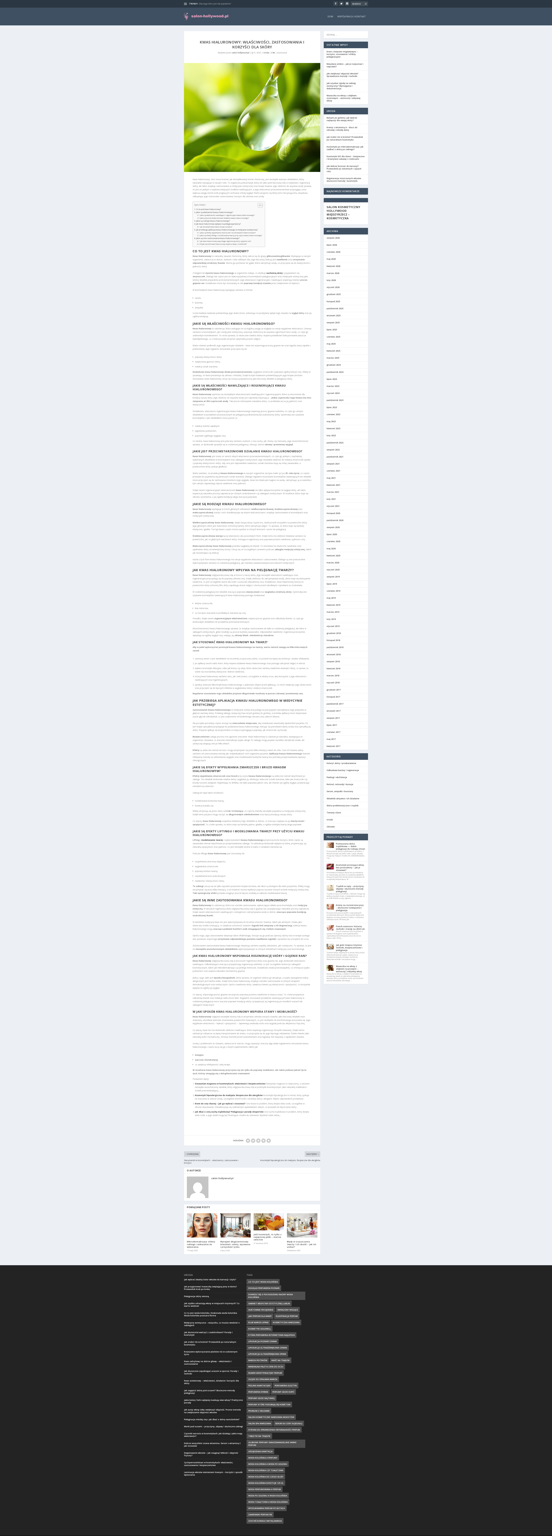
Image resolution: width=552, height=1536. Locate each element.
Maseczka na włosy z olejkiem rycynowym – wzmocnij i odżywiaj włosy (343, 98)
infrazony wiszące (287, 1309)
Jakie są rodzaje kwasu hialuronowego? (213, 221)
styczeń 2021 (333, 506)
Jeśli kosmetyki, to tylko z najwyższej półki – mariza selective (268, 1237)
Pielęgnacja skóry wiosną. (196, 1296)
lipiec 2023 (332, 407)
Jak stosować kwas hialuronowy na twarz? (216, 227)
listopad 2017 (333, 696)
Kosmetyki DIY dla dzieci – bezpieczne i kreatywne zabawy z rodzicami (346, 157)
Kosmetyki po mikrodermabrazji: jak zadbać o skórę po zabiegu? (345, 148)
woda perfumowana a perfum (264, 1489)
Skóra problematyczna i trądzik (343, 805)
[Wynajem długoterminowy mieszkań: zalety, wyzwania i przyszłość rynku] (235, 1225)
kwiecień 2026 (333, 266)
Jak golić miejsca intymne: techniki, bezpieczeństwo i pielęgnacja (349, 948)
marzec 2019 (333, 612)
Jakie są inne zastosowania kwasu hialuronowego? (218, 238)
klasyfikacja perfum (287, 1316)
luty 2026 (331, 280)
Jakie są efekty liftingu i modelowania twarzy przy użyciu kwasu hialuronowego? (231, 235)
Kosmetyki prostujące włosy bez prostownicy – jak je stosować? (350, 867)
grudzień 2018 (334, 633)
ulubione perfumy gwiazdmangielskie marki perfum (272, 1443)
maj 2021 (331, 478)
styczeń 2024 (333, 393)
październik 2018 (335, 647)
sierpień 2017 (333, 718)
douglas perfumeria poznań (263, 1288)
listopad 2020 (333, 513)
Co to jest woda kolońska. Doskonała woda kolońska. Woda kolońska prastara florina (210, 1314)
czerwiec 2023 (333, 414)
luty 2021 (331, 499)
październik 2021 (335, 456)
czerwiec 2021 (333, 470)
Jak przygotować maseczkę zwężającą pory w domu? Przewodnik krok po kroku (210, 1287)
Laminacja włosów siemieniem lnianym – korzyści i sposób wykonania (213, 1473)
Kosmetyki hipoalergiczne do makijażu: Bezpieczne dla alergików (229, 1095)
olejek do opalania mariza (262, 1379)
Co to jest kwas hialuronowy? (208, 209)
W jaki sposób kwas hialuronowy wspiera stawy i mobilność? (223, 244)
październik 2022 (335, 442)
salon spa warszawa (259, 1423)
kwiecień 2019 (333, 605)
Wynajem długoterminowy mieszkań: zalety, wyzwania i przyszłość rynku (235, 1244)
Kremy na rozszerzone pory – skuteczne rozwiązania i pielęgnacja (350, 908)
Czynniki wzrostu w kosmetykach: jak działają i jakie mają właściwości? (213, 1434)
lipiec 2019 (332, 583)
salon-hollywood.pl (240, 52)
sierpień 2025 (333, 322)
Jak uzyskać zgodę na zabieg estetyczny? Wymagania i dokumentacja (341, 86)
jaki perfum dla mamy (260, 1316)
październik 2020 (335, 520)
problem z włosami (259, 1410)
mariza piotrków (257, 1360)
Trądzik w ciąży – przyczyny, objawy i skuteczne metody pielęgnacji (350, 889)
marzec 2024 (333, 386)
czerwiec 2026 (333, 252)
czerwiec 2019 (333, 590)
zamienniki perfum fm (260, 1514)
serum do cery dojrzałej (288, 1423)
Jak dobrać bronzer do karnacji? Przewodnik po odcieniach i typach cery (344, 169)
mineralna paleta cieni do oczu (265, 1366)
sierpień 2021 (333, 463)
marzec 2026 (333, 273)
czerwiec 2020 (333, 541)
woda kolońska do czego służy (265, 1476)
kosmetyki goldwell (259, 1328)
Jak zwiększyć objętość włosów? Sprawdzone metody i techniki (342, 74)
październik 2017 (335, 703)
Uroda (266, 52)
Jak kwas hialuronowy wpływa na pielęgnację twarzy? (218, 224)
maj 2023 (331, 421)
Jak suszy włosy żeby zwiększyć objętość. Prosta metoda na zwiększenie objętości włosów (212, 1411)
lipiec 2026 (332, 245)
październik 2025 (335, 308)
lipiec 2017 (332, 725)
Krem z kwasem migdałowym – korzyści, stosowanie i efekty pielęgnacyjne (342, 54)
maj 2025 (331, 343)
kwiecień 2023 (333, 428)
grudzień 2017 (334, 689)
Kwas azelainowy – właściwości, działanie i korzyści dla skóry (211, 1382)
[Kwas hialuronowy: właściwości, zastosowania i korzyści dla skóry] (252, 117)
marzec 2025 (333, 357)
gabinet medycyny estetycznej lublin (269, 1303)
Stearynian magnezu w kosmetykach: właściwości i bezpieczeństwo (230, 1083)
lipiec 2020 (332, 534)
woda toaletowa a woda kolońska (268, 1502)
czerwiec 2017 (333, 732)
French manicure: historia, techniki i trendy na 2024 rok (350, 927)
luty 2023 (331, 435)
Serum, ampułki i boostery (340, 791)
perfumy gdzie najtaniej (261, 1398)
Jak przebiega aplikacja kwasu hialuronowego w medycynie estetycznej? (227, 230)
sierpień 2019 (333, 576)
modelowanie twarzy (212, 840)
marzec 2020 (333, 562)
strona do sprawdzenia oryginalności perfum (274, 1429)
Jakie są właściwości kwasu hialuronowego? (214, 212)
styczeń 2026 (333, 287)
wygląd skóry (298, 313)
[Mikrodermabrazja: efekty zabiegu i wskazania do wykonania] (202, 1225)
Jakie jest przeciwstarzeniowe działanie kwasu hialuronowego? (224, 218)
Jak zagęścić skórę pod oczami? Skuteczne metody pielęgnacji (209, 1391)
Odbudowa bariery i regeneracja (343, 770)
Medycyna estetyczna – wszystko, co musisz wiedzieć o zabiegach (212, 1324)
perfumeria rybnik (258, 1391)
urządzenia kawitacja (260, 1451)
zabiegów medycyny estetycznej (290, 549)
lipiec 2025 (332, 329)
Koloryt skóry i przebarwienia (341, 763)
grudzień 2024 (334, 364)
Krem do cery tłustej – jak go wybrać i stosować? (220, 1103)
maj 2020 (331, 548)
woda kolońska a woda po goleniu (267, 1464)
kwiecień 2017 (333, 746)
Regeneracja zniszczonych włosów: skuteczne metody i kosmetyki (344, 179)
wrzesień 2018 (334, 654)
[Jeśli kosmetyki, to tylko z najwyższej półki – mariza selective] (269, 1221)
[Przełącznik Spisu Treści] (259, 205)
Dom (330, 16)
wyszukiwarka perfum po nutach (266, 1508)
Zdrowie (331, 826)
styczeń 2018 (333, 682)
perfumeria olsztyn (286, 1385)
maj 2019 (331, 598)
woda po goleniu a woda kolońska (267, 1495)
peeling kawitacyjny (259, 1385)
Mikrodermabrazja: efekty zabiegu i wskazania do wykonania (201, 1244)
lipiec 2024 (332, 379)
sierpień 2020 (333, 527)
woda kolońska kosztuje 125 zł (265, 1483)
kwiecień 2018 (333, 668)
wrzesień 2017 (334, 710)
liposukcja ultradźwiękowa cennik (267, 1347)
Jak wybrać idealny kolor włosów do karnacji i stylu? (210, 1279)
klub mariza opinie (258, 1322)
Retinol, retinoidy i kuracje (340, 784)
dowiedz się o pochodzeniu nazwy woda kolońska (270, 1296)
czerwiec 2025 (333, 336)
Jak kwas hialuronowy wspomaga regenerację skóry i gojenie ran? (225, 241)
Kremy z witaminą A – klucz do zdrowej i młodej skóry (342, 128)
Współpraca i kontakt (351, 16)
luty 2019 (331, 619)
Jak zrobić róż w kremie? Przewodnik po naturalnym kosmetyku (345, 138)
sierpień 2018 (333, 661)
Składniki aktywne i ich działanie (343, 798)
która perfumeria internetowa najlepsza (271, 1335)
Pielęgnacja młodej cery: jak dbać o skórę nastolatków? (211, 1419)
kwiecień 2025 (333, 350)
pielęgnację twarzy (274, 570)
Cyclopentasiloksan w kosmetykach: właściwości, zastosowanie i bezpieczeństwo (208, 1463)
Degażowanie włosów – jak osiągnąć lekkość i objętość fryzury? (211, 1454)
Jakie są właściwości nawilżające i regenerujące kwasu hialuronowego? (227, 215)
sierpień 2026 (333, 237)
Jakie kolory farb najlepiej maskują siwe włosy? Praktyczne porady (213, 1401)
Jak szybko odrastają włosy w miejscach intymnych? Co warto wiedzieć (211, 1304)
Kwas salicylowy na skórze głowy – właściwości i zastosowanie (208, 1362)
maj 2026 (331, 259)
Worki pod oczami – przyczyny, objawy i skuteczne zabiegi (213, 1426)
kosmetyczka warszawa (286, 1322)
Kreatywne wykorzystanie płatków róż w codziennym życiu (210, 1353)
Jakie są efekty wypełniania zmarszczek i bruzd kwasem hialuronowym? (228, 233)
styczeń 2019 (333, 626)
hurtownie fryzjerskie (260, 1309)
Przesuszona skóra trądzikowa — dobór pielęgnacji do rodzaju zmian (350, 846)
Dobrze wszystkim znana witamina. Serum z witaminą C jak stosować (212, 1444)
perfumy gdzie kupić (283, 1391)
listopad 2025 (333, 301)
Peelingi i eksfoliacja (337, 777)
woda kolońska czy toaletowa (265, 1470)
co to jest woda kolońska (263, 1281)
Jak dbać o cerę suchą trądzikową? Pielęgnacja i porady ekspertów (229, 1111)
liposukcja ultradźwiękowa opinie (267, 1354)
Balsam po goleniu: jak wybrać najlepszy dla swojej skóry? (342, 119)
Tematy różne (334, 812)
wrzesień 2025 (334, 315)
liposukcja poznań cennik (262, 1341)
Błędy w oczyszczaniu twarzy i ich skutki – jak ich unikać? (301, 1244)
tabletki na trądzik (259, 1436)
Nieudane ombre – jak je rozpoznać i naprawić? (345, 65)
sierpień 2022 (333, 449)
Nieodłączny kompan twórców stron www (218, 3)
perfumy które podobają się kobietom (269, 1404)
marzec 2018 (333, 675)
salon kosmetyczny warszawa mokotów (271, 1417)
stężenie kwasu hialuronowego (219, 273)
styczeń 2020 (333, 569)
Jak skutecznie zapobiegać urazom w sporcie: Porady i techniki (211, 1372)
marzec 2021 (333, 492)
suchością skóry (274, 273)
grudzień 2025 (334, 294)
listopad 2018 (333, 640)
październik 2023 (335, 400)
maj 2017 (331, 739)
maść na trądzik (280, 1360)
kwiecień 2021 (333, 485)
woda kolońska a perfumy (262, 1457)
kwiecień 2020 (333, 555)
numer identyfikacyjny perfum (265, 1373)
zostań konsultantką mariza (265, 1520)
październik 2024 (335, 372)
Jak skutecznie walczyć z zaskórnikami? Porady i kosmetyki (208, 1333)
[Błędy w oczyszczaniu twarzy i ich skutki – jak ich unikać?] (302, 1225)
